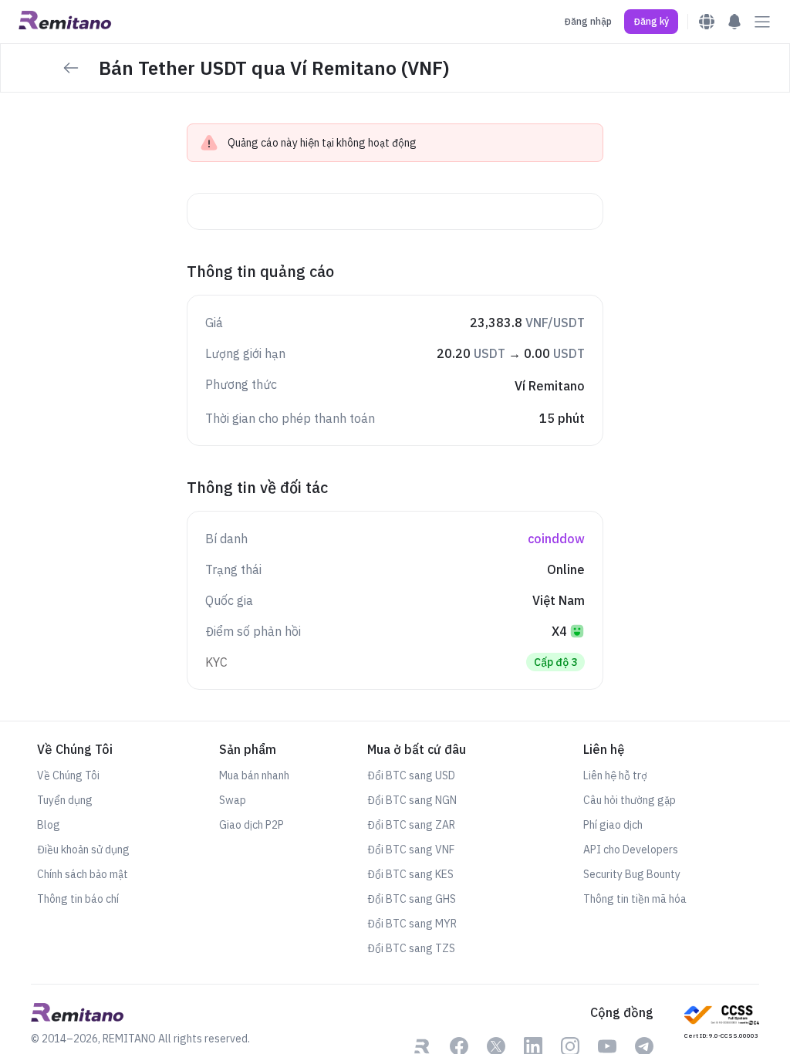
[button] (651, 21)
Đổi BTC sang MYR (412, 924)
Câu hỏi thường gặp (629, 800)
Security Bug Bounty (631, 874)
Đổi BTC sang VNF (410, 849)
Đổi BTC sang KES (410, 874)
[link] (721, 1021)
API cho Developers (630, 849)
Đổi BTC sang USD (411, 775)
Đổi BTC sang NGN (412, 800)
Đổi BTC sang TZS (411, 948)
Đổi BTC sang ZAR (411, 825)
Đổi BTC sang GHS (411, 899)
